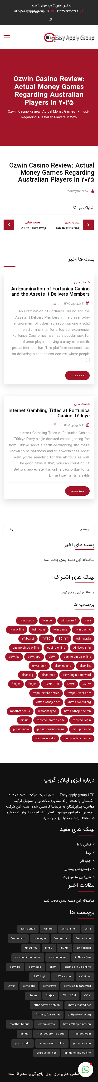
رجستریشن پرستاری (77, 869)
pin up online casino (77, 738)
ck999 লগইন (47, 675)
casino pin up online (77, 657)
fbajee (32, 684)
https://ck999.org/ (79, 702)
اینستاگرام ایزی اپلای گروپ (77, 592)
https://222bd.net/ (79, 693)
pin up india (21, 729)
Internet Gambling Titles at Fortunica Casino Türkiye (49, 413)
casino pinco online (26, 648)
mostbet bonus (20, 711)
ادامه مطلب (77, 375)
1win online (17, 629)
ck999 (52, 657)
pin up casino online (50, 729)
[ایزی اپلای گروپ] (69, 37)
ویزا (88, 852)
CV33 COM (51, 684)
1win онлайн (83, 638)
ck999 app (34, 657)
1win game (60, 629)
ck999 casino (62, 666)
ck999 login (39, 666)
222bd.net (28, 638)
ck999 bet (85, 666)
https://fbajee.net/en (77, 711)
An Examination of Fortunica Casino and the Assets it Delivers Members (50, 292)
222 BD (63, 638)
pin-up (24, 720)
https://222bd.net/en (46, 693)
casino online (56, 648)
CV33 (70, 684)
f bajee (16, 684)
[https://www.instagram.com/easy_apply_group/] (50, 19)
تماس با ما (84, 844)
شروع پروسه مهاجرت (77, 877)
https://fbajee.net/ (48, 702)
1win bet (47, 620)
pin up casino (82, 729)
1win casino (83, 629)
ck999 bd (14, 657)
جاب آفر (85, 860)
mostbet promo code (50, 720)
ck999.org (27, 675)
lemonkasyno (47, 711)
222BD (46, 638)
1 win (87, 620)
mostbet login (82, 720)
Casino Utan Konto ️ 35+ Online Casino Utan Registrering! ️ (64, 225)
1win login (38, 629)
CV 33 (87, 684)
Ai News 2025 (82, 648)
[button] (85, 1069)
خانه (86, 111)
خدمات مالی (82, 282)
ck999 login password (77, 675)
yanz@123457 (77, 191)
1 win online (68, 620)
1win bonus (27, 620)
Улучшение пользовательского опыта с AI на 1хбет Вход (25, 225)
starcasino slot (45, 738)
